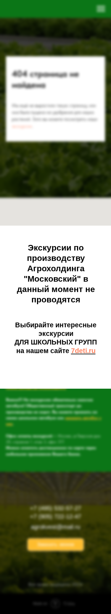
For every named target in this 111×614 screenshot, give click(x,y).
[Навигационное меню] (101, 9)
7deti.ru (83, 351)
